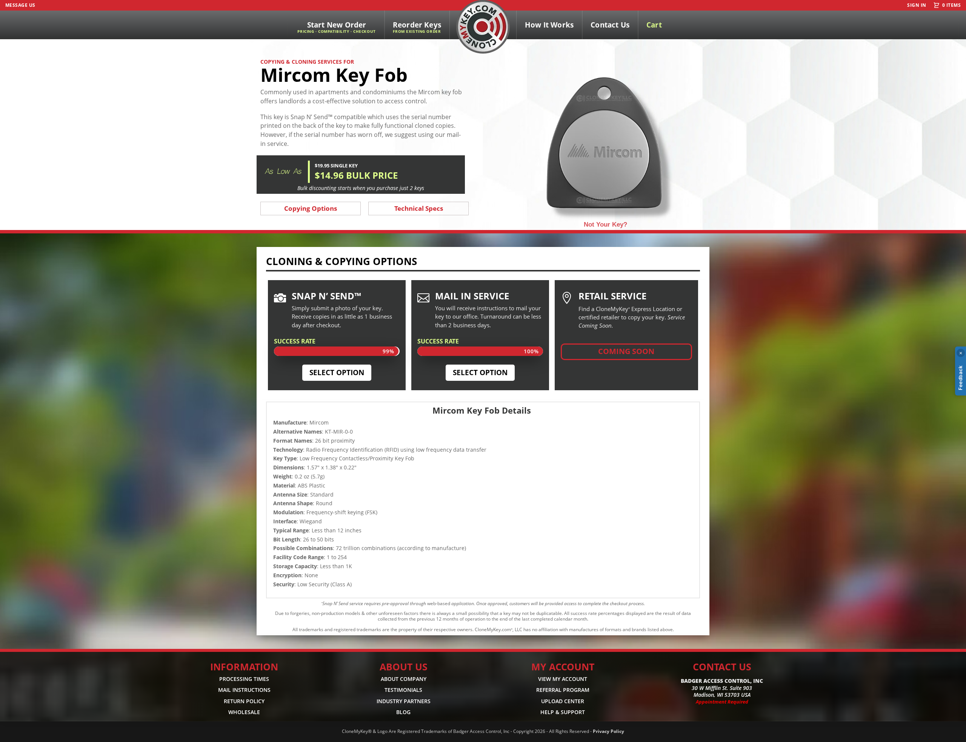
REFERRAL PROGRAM (562, 690)
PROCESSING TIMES (244, 678)
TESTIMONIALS (403, 690)
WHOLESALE (244, 712)
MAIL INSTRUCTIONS (244, 690)
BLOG (403, 712)
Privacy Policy (608, 731)
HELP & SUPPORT (562, 712)
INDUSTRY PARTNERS (404, 701)
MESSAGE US (20, 5)
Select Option (336, 372)
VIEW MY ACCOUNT (562, 678)
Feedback (960, 377)
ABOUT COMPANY (403, 678)
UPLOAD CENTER (562, 701)
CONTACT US (722, 666)
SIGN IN (916, 5)
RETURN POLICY (244, 701)
